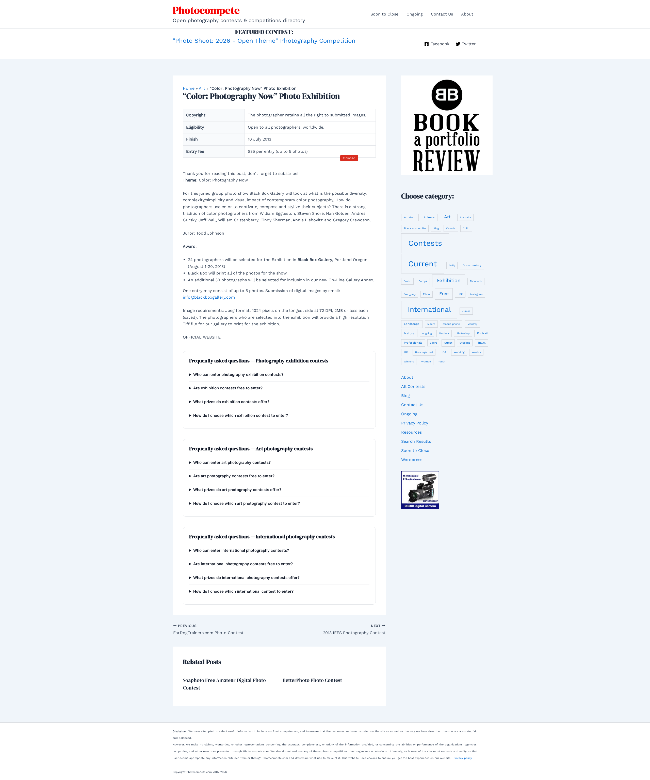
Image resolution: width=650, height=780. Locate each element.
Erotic (407, 281)
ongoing (427, 333)
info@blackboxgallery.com (209, 297)
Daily (452, 265)
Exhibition (449, 280)
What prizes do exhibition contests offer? (231, 401)
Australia (465, 217)
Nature (409, 333)
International (429, 309)
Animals (429, 217)
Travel (481, 342)
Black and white (415, 228)
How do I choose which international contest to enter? (243, 591)
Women (426, 361)
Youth (441, 361)
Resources (411, 432)
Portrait (482, 333)
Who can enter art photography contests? (232, 462)
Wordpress (411, 459)
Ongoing (415, 14)
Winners (409, 361)
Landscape (411, 324)
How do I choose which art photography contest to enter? (246, 503)
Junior (466, 311)
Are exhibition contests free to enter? (228, 388)
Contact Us (442, 14)
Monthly (472, 324)
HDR (460, 294)
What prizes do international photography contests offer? (246, 577)
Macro (431, 324)
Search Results (416, 441)
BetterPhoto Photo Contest (312, 680)
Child (466, 228)
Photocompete (206, 10)
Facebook (476, 281)
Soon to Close (384, 14)
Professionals (413, 342)
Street (448, 342)
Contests (425, 243)
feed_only (410, 294)
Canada (451, 228)
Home (188, 88)
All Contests (413, 386)
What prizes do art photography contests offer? (237, 489)
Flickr (426, 294)
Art (202, 88)
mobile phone (451, 323)
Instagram (476, 294)
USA (443, 352)
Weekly (476, 352)
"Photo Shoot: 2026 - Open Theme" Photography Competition (264, 40)
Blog (436, 228)
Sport (433, 342)
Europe (422, 281)
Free (444, 293)
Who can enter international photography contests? (241, 550)
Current (422, 263)
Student (465, 342)
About (467, 14)
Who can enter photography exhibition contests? (238, 374)
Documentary (472, 265)
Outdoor (444, 333)
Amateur (410, 217)
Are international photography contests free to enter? (243, 563)
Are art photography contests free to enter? (233, 475)
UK (406, 352)
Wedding (459, 352)
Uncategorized (424, 352)
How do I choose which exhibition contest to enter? (240, 415)
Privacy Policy (414, 423)
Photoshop (463, 333)
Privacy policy (462, 758)
